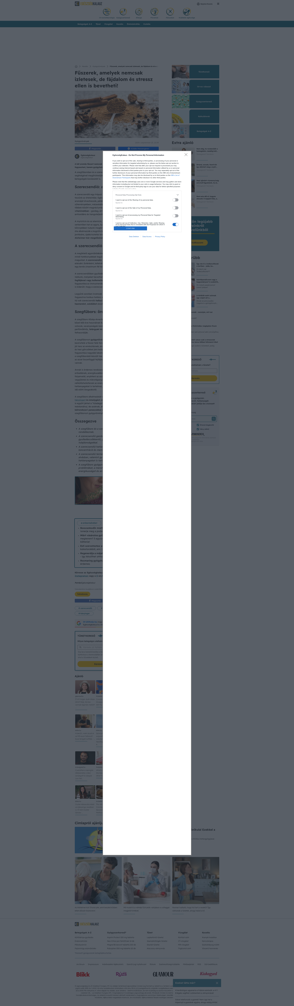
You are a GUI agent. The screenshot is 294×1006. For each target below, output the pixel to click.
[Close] (187, 155)
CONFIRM (130, 228)
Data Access (147, 236)
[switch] (175, 199)
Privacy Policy (160, 236)
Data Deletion (134, 236)
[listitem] (147, 195)
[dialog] (147, 503)
